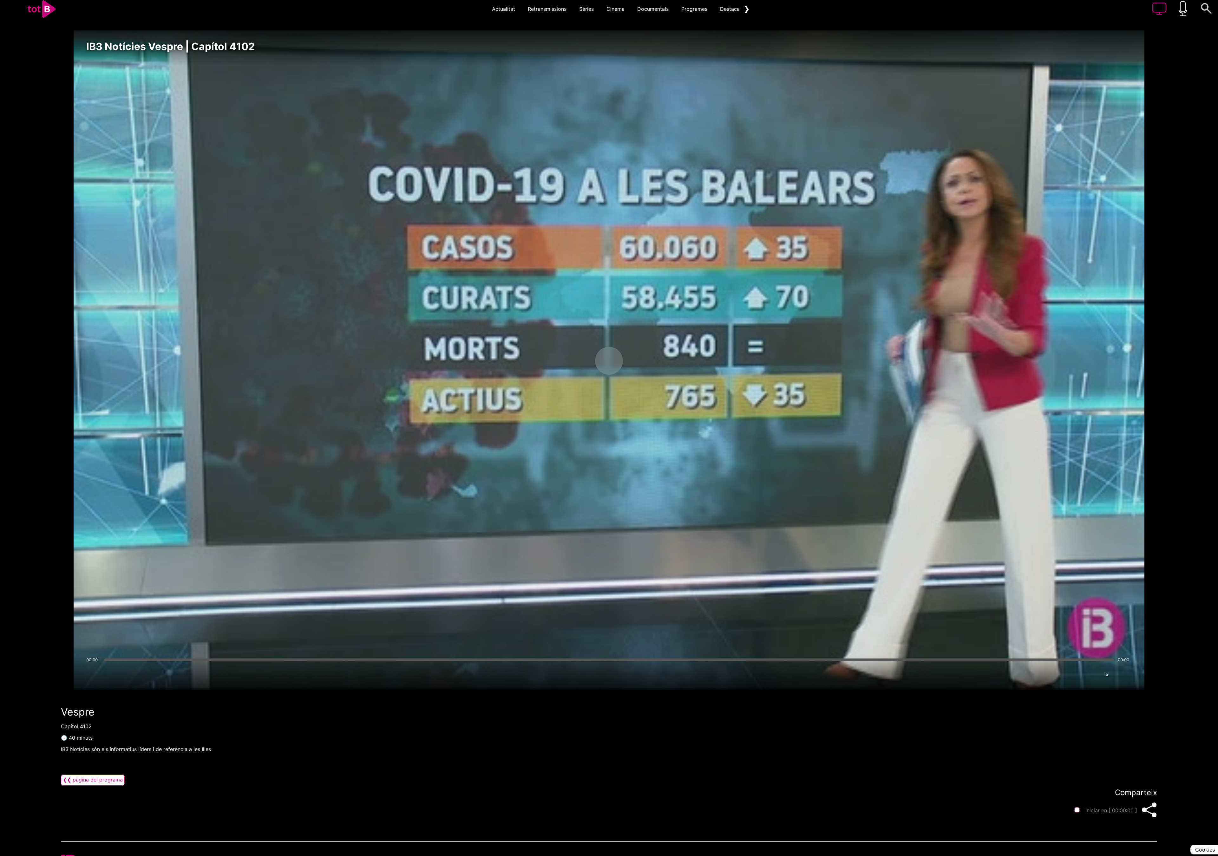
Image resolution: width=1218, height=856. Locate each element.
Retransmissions (547, 9)
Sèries (586, 9)
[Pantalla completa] (1125, 674)
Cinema (615, 9)
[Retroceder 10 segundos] (575, 360)
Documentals (653, 9)
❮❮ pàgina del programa (93, 779)
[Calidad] (1087, 674)
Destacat (731, 9)
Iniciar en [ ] (1111, 810)
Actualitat (503, 9)
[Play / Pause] (609, 361)
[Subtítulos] (1068, 674)
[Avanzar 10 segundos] (642, 360)
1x (1106, 674)
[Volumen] (93, 674)
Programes (694, 9)
